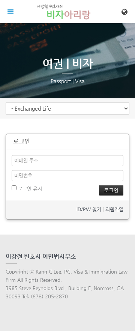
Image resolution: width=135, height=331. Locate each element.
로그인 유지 (29, 188)
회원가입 (114, 209)
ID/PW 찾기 (88, 209)
